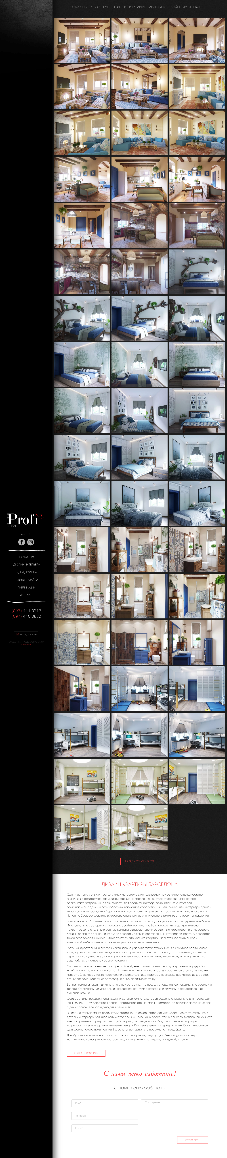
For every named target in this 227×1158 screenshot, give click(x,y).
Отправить (192, 1140)
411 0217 (26, 610)
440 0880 (26, 616)
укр (28, 534)
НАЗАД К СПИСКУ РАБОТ (139, 861)
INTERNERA (26, 644)
